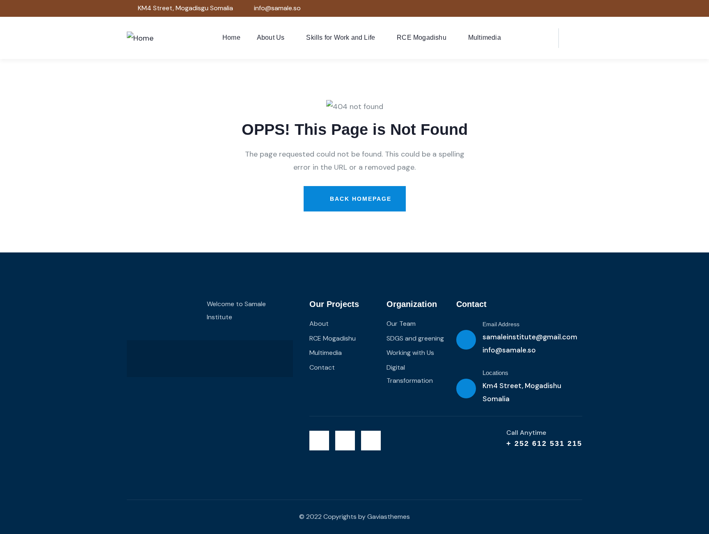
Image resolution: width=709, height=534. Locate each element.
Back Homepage (359, 198)
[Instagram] (571, 8)
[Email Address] (466, 340)
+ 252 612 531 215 (544, 443)
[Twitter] (538, 8)
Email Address (501, 324)
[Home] (140, 38)
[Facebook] (555, 8)
